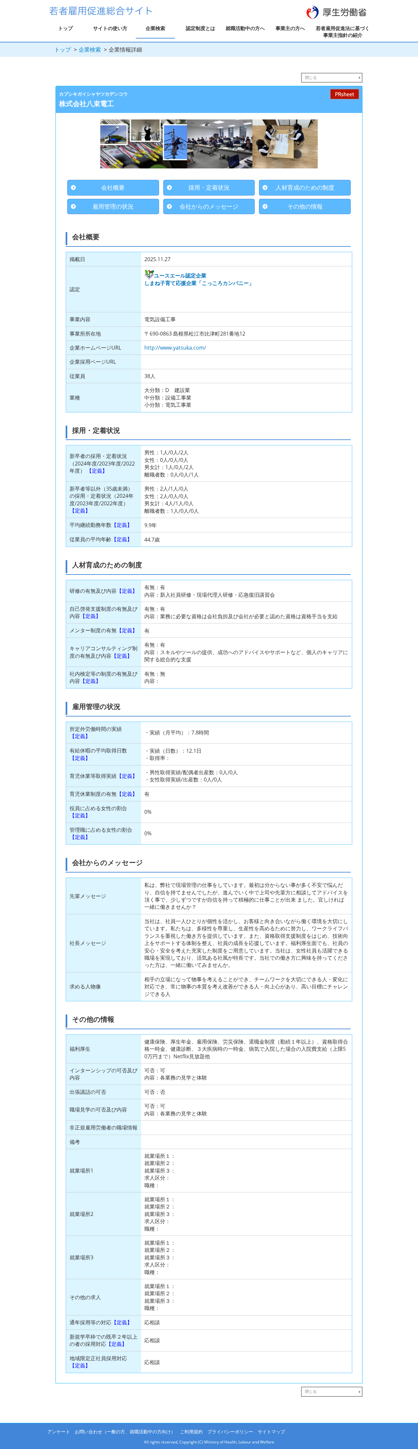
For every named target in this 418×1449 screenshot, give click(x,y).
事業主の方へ (290, 28)
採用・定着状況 (209, 187)
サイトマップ (271, 1431)
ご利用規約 (191, 1431)
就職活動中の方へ (245, 28)
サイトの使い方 (110, 28)
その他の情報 (305, 206)
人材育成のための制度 (305, 187)
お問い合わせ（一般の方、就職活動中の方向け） (125, 1431)
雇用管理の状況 (113, 206)
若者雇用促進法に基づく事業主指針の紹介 (343, 31)
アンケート (58, 1431)
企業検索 (155, 28)
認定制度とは (200, 28)
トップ (65, 28)
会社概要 (113, 187)
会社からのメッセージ (209, 206)
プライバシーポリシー (230, 1431)
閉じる (311, 77)
